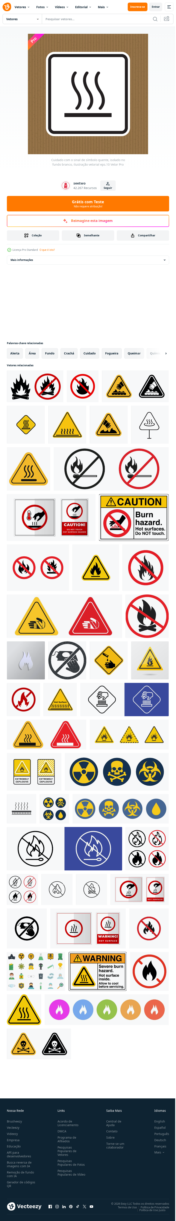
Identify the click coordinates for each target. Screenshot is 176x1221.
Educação (14, 1146)
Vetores (20, 7)
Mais (101, 7)
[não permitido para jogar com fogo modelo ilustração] (23, 699)
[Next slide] (159, 353)
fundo (50, 353)
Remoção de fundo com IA (20, 1174)
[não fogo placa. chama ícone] (38, 567)
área (32, 353)
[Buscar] (155, 19)
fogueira (111, 353)
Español (156, 1128)
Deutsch (157, 1140)
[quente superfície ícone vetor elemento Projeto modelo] (21, 809)
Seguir (108, 188)
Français (157, 1146)
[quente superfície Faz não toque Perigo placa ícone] (67, 425)
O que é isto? (47, 250)
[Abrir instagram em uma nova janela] (57, 1206)
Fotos (40, 7)
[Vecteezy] (7, 7)
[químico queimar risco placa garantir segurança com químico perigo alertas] (64, 616)
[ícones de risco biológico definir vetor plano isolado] (36, 971)
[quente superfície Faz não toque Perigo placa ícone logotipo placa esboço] (26, 425)
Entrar (156, 7)
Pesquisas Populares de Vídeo (66, 1174)
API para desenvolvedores (19, 1154)
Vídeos (60, 7)
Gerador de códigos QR (21, 1184)
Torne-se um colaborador (114, 1145)
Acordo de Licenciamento (67, 1123)
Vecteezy (13, 1128)
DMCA (61, 1131)
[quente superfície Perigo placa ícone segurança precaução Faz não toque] (150, 425)
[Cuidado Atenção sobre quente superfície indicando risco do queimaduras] (135, 386)
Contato (110, 1131)
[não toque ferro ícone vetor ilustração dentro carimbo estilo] (67, 660)
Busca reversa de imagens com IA (19, 1164)
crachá (69, 353)
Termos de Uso (124, 1207)
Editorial (81, 7)
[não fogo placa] (111, 469)
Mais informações (22, 260)
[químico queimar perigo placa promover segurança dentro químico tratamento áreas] (109, 660)
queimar (134, 353)
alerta (14, 353)
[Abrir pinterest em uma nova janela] (71, 1206)
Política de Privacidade (151, 1207)
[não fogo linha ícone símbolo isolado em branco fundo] (57, 889)
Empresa (13, 1140)
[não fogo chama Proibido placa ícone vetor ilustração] (83, 386)
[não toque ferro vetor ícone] (27, 928)
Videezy (12, 1134)
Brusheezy (14, 1121)
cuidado (89, 353)
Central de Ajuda (112, 1123)
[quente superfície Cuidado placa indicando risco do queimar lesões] (124, 699)
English (156, 1121)
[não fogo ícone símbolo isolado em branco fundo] (149, 928)
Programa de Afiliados (66, 1139)
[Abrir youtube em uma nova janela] (91, 1206)
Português (158, 1134)
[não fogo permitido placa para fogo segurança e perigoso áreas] (64, 848)
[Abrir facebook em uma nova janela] (50, 1206)
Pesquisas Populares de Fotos (70, 1163)
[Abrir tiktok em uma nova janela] (77, 1206)
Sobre (109, 1137)
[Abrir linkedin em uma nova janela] (64, 1206)
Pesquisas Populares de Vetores (66, 1151)
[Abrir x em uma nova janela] (84, 1206)
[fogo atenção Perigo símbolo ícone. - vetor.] (150, 660)
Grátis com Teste (88, 203)
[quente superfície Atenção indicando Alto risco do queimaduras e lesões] (60, 699)
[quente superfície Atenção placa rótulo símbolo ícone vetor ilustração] (88, 928)
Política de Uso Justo (149, 1210)
